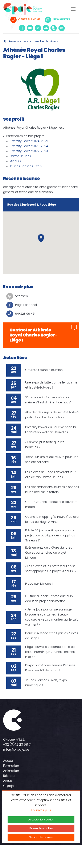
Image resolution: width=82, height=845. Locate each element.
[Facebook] (22, 28)
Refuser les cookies (41, 828)
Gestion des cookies (41, 837)
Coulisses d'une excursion (44, 370)
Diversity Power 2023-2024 (28, 146)
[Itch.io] (61, 28)
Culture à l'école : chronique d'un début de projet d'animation (49, 599)
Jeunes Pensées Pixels (25, 166)
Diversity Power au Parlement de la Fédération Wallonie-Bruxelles (50, 430)
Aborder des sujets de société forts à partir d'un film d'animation (51, 415)
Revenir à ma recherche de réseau (34, 41)
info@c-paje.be (16, 749)
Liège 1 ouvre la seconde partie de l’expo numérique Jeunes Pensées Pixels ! (50, 652)
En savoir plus (41, 810)
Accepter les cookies (41, 819)
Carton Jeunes (20, 156)
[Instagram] (38, 28)
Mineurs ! (15, 161)
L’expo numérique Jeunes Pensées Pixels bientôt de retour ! (50, 668)
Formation (11, 765)
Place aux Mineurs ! (39, 583)
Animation (11, 770)
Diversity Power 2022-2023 (28, 151)
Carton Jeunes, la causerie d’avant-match (51, 505)
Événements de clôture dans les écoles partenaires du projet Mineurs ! (48, 552)
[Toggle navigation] (73, 9)
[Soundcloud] (46, 28)
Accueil (8, 760)
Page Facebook (26, 305)
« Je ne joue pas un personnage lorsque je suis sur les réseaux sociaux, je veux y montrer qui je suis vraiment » (51, 617)
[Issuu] (53, 28)
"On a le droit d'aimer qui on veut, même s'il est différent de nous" (49, 400)
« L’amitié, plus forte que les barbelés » (44, 445)
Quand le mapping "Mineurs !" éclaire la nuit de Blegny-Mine (52, 519)
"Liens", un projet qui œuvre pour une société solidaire (51, 460)
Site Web (21, 296)
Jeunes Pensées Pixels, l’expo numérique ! (46, 683)
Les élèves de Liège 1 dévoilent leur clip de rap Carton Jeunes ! (50, 475)
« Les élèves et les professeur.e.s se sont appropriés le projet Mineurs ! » (51, 569)
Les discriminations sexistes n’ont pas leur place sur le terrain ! (52, 490)
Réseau (9, 775)
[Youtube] (30, 28)
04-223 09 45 (25, 313)
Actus (7, 780)
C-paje (8, 786)
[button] (41, 238)
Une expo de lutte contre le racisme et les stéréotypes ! (51, 385)
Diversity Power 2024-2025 (28, 141)
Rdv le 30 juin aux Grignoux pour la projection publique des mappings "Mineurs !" (50, 535)
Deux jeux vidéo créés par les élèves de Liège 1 (51, 636)
